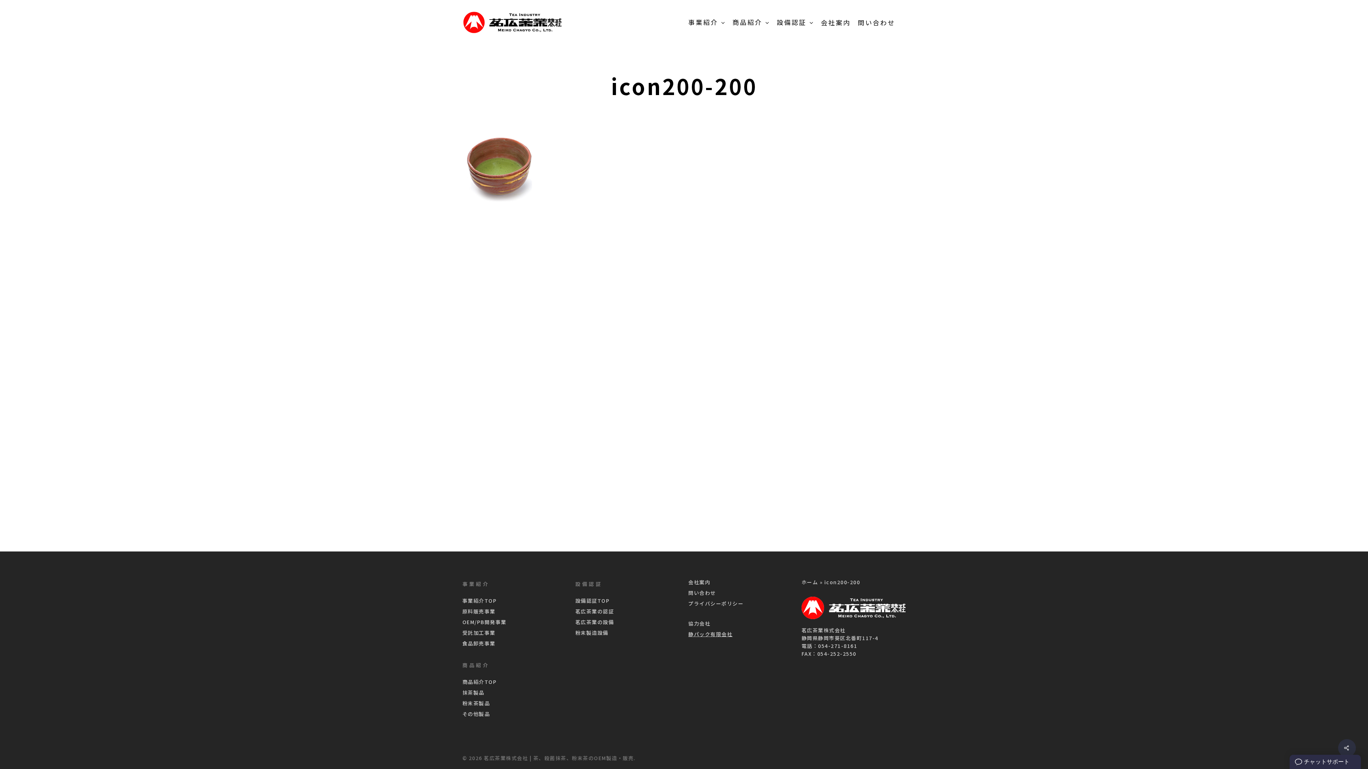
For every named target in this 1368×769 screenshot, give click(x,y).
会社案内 (699, 582)
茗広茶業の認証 (594, 611)
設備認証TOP (592, 600)
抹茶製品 (473, 692)
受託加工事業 (479, 632)
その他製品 (476, 713)
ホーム (810, 582)
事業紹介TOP (479, 600)
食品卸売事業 (479, 643)
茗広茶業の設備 (594, 622)
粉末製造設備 (591, 632)
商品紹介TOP (479, 681)
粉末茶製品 (476, 703)
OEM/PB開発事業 (484, 622)
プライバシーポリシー (715, 603)
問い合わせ (702, 592)
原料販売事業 (479, 611)
